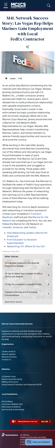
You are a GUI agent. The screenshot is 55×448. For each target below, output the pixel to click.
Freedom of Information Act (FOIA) (33, 437)
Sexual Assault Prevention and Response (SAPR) (22, 384)
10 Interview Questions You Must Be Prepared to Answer (22, 264)
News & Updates (9, 354)
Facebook (18, 227)
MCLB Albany (7, 401)
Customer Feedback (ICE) (12, 404)
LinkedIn (7, 227)
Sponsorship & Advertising (13, 409)
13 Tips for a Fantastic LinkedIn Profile (23, 284)
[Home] (18, 5)
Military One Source (10, 382)
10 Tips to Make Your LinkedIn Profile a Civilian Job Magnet (23, 275)
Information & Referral (11, 407)
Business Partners (9, 357)
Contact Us (6, 359)
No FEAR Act (24, 435)
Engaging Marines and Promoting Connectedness (21, 294)
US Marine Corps (9, 376)
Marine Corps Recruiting (12, 379)
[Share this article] (27, 47)
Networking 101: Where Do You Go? (26, 246)
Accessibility (24, 440)
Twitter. (33, 227)
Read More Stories (13, 301)
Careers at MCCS (9, 351)
